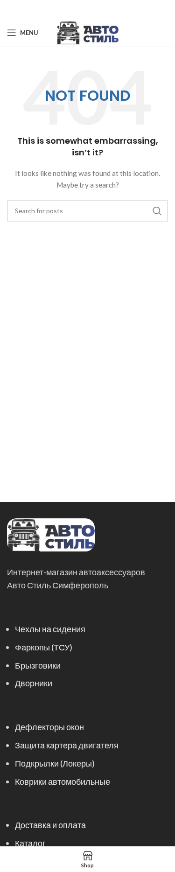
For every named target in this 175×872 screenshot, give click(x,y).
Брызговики (38, 665)
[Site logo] (87, 32)
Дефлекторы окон (49, 727)
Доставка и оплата (50, 825)
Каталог (30, 843)
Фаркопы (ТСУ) (43, 647)
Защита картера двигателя (67, 745)
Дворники (33, 683)
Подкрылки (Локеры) (55, 763)
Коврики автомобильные (62, 781)
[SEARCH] (157, 211)
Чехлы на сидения (50, 629)
